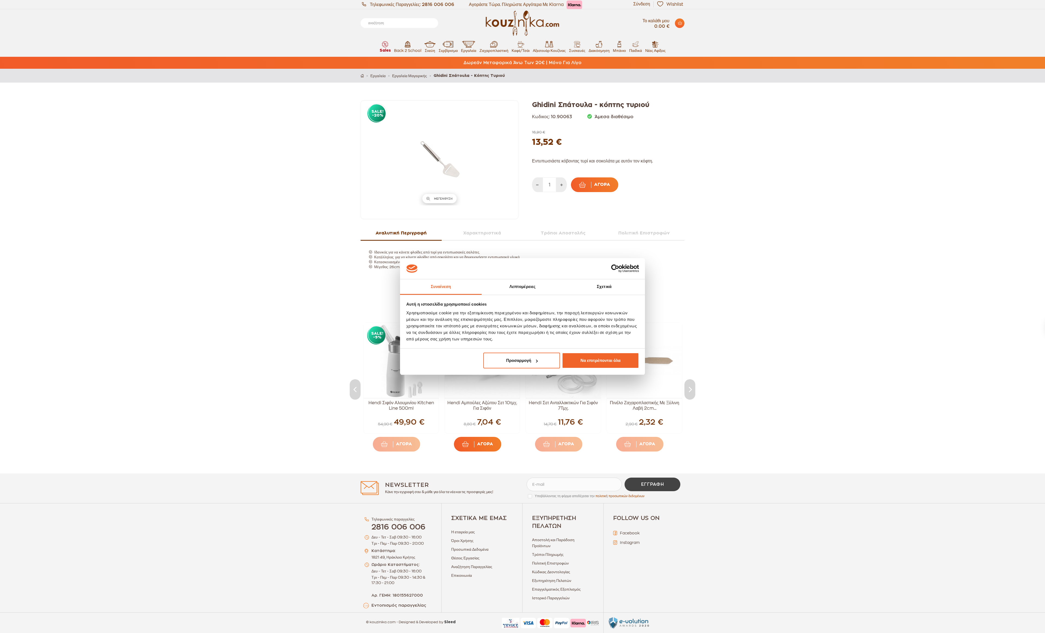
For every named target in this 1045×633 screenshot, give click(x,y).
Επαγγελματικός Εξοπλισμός (556, 589)
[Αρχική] (362, 75)
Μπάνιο (619, 50)
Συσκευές (577, 50)
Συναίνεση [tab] (441, 286)
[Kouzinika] (522, 23)
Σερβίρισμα (448, 50)
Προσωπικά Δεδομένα (469, 549)
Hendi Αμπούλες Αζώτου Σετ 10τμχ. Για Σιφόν (482, 405)
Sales (385, 50)
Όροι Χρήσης (462, 541)
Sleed (450, 622)
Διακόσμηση (599, 50)
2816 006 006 (438, 4)
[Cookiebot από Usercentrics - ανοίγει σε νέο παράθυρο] (615, 269)
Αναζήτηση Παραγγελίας (471, 567)
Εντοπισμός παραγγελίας (398, 605)
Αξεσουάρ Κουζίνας (549, 50)
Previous (355, 389)
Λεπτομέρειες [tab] (522, 286)
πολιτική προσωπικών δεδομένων (619, 496)
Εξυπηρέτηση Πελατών (551, 580)
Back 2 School (407, 50)
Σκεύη (430, 50)
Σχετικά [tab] (604, 286)
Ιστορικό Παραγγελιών (551, 598)
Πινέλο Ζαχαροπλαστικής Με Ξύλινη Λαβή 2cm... (644, 405)
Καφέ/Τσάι (521, 50)
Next (689, 389)
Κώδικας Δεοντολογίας (551, 572)
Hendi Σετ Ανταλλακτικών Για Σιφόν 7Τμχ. (563, 405)
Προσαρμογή (518, 360)
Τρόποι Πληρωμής (548, 554)
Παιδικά (635, 50)
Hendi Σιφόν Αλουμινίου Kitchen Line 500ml (401, 405)
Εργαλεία (468, 50)
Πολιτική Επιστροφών (550, 563)
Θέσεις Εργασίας (465, 558)
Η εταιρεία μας (463, 532)
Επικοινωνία (461, 575)
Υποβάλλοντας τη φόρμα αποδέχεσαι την (589, 496)
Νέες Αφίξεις (655, 50)
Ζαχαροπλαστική (494, 50)
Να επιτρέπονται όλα (600, 360)
